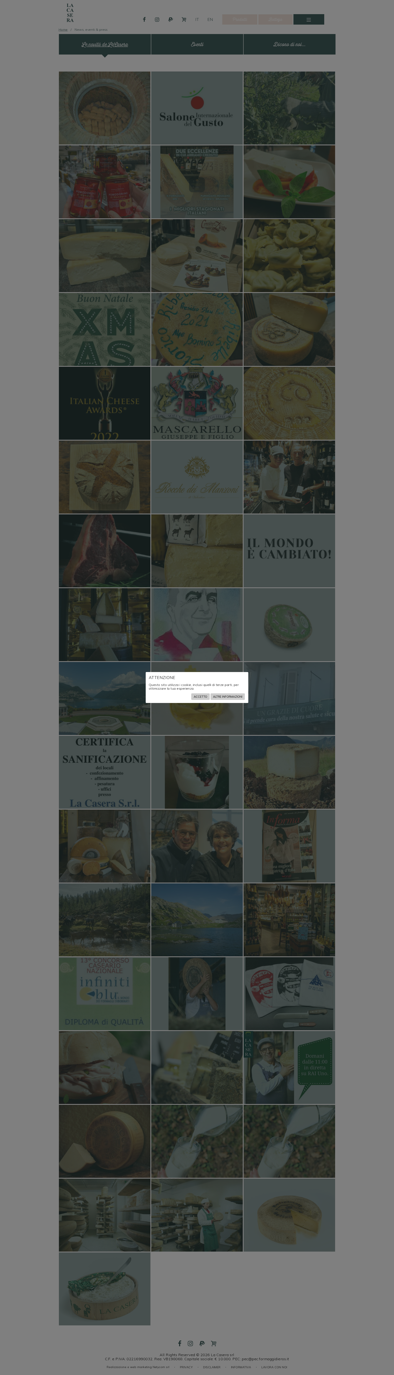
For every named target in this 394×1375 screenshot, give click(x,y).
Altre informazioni (227, 696)
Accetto (200, 696)
